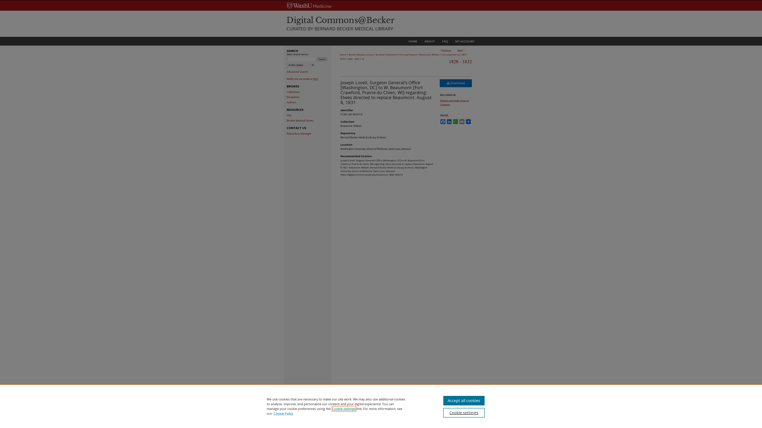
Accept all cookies (464, 400)
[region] (381, 406)
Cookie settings (344, 409)
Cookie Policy (283, 413)
